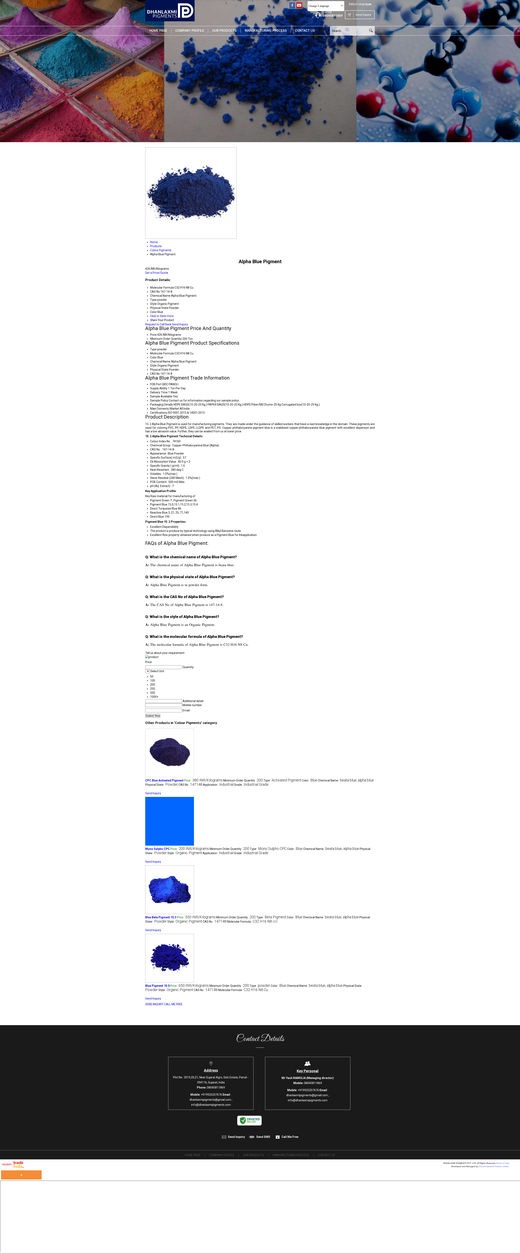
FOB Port (155, 384)
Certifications (158, 412)
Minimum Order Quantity (166, 338)
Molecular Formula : (252, 921)
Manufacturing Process (266, 30)
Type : (282, 780)
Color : (309, 780)
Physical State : (161, 784)
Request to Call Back (158, 324)
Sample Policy (159, 400)
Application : (218, 784)
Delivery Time (159, 392)
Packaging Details (161, 404)
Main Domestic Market (164, 408)
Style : (184, 853)
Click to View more (162, 316)
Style (153, 365)
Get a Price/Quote (156, 272)
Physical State (159, 369)
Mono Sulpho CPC (157, 848)
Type (153, 349)
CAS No (155, 373)
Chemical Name (160, 361)
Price (153, 334)
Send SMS (263, 1136)
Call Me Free (290, 1136)
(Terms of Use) (502, 1163)
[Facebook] (292, 7)
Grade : (251, 784)
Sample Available (161, 396)
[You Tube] (299, 7)
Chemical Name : (346, 780)
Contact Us (305, 30)
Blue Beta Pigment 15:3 (160, 917)
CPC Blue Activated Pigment (164, 780)
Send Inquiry (180, 324)
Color (153, 357)
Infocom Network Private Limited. (494, 1166)
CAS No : (190, 784)
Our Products (224, 30)
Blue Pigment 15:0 (157, 985)
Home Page (158, 30)
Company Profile (189, 30)
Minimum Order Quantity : (243, 780)
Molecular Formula (162, 353)
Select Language (359, 4)
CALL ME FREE (173, 1004)
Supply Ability (158, 388)
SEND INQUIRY (154, 1004)
